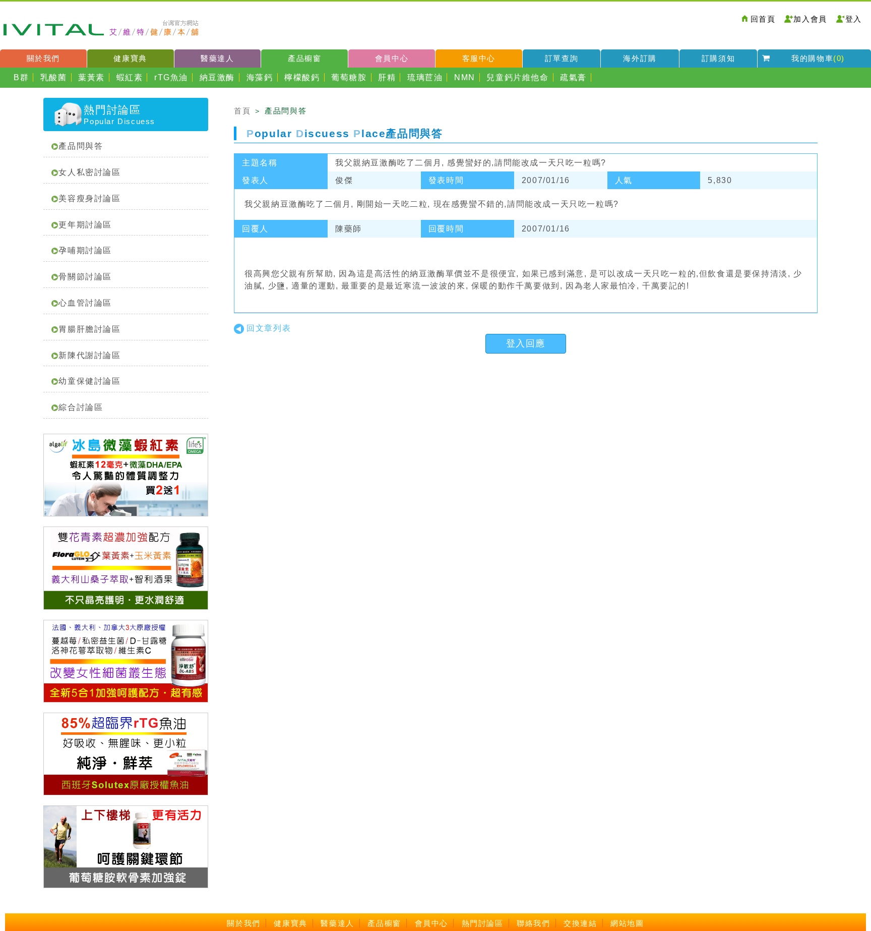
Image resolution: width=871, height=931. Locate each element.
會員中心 (391, 58)
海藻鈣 (259, 77)
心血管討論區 (85, 303)
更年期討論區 (85, 224)
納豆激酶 (217, 77)
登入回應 (525, 343)
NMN (464, 77)
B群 (21, 77)
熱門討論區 (483, 923)
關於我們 (43, 58)
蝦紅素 (129, 77)
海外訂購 (639, 58)
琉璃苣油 (425, 77)
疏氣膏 (573, 77)
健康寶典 (130, 58)
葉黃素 (91, 77)
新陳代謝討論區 (89, 355)
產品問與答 (80, 146)
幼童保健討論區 (89, 381)
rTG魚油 (171, 77)
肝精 (387, 77)
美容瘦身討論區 (89, 198)
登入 (853, 19)
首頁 (242, 110)
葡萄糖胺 (348, 77)
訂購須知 (718, 58)
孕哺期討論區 (85, 250)
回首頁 (763, 19)
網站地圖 (627, 923)
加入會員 (810, 19)
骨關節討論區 (85, 276)
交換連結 (580, 923)
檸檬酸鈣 (302, 77)
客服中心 (478, 58)
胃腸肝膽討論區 (89, 329)
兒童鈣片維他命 (517, 77)
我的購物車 (818, 58)
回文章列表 (268, 328)
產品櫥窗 (304, 58)
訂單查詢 (561, 58)
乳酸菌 (53, 77)
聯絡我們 (533, 923)
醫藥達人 (217, 58)
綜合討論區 (80, 407)
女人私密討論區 (89, 172)
